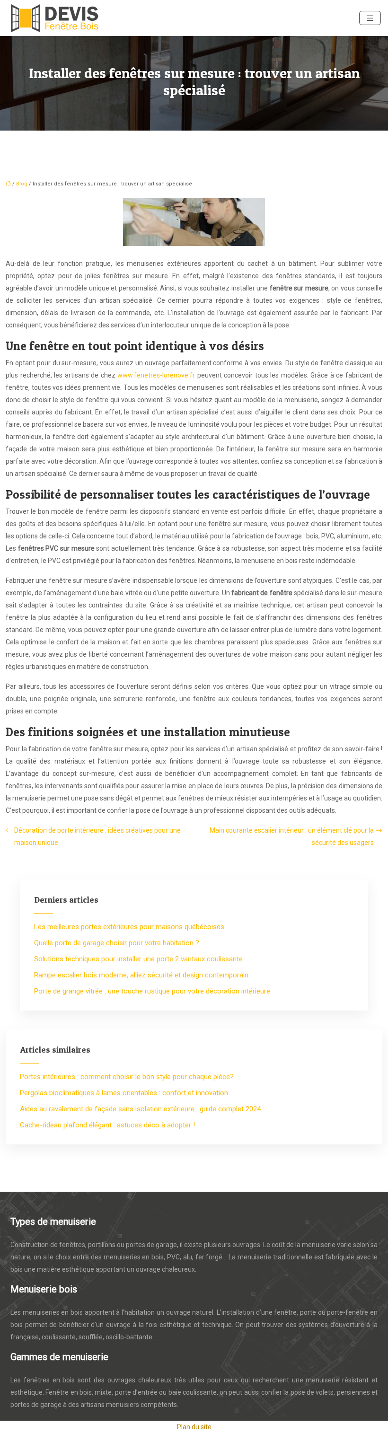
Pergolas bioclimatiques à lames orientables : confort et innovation (124, 1093)
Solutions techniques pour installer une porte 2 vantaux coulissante (138, 959)
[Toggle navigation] (370, 18)
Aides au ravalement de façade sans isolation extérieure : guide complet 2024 (140, 1109)
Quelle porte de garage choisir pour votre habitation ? (116, 943)
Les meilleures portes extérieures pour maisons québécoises (129, 927)
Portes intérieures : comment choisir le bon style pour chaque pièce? (127, 1077)
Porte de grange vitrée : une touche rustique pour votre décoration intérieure (152, 991)
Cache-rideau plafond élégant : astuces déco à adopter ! (107, 1125)
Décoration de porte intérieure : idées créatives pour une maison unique (97, 836)
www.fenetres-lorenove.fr (156, 375)
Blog (21, 184)
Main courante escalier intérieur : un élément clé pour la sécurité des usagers (292, 836)
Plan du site (194, 1427)
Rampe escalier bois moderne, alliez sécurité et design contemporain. (142, 975)
